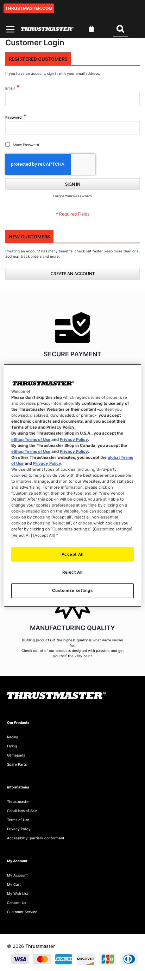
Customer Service (22, 912)
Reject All (72, 572)
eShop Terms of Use (30, 439)
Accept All (73, 553)
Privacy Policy (74, 439)
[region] (72, 485)
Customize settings (72, 590)
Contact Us (16, 902)
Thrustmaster (18, 801)
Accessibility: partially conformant (35, 838)
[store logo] (47, 29)
